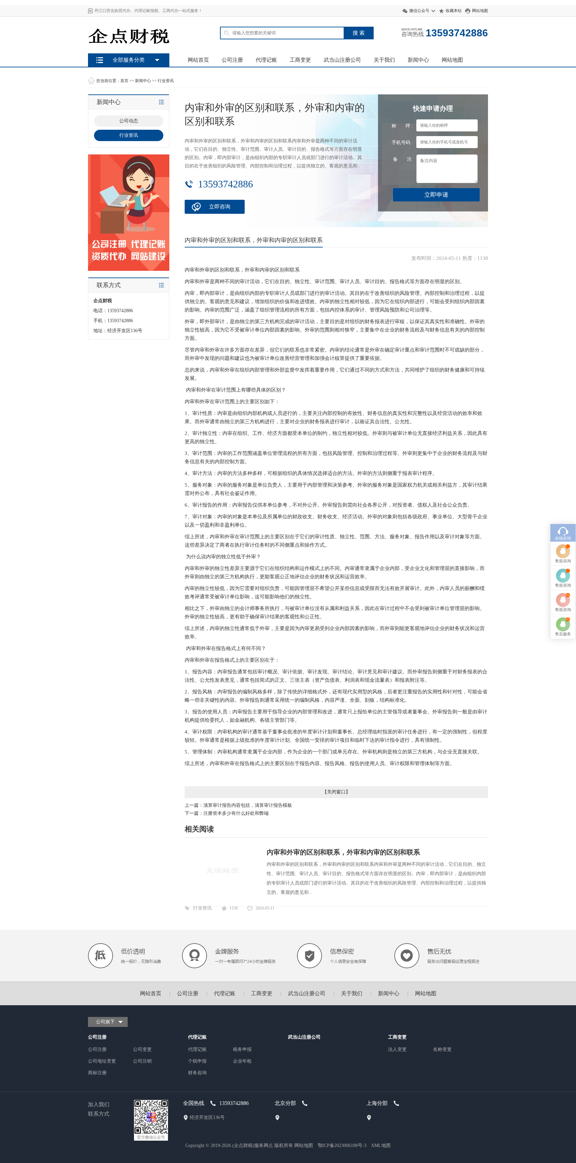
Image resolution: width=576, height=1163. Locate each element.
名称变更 (442, 1049)
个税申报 (197, 1061)
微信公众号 (419, 10)
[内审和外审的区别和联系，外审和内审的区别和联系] (222, 895)
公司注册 (232, 60)
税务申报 (242, 1049)
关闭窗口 (336, 791)
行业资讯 (166, 80)
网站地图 (480, 10)
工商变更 (300, 60)
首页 (124, 80)
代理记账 (266, 60)
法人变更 (397, 1049)
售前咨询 (563, 561)
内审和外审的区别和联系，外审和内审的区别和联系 (343, 852)
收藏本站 (454, 10)
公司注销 (142, 1061)
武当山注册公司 (342, 60)
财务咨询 (197, 1072)
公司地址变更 (102, 1061)
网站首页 (198, 60)
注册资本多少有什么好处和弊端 (236, 813)
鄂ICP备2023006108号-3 (342, 1145)
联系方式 (98, 1114)
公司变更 (142, 1049)
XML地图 (381, 1145)
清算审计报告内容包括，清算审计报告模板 (247, 805)
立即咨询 (219, 206)
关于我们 (384, 60)
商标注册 (97, 1072)
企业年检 (242, 1061)
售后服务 (563, 634)
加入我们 (98, 1104)
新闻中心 (418, 60)
